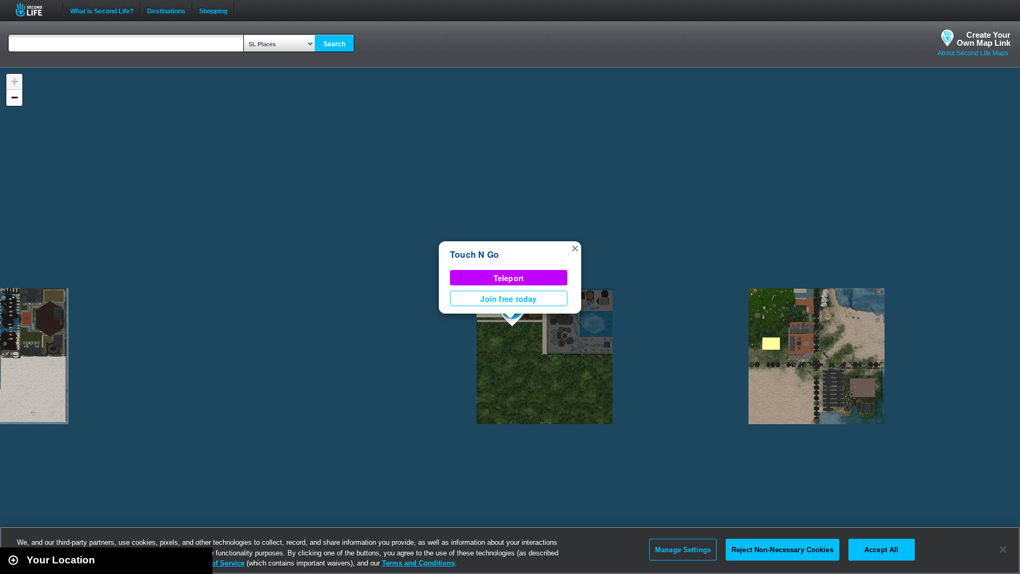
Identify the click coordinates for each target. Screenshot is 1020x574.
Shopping (213, 10)
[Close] (1003, 549)
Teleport (509, 278)
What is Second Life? (101, 10)
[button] (574, 247)
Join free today (508, 298)
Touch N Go (474, 254)
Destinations (166, 10)
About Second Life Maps (973, 53)
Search (334, 44)
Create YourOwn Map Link (983, 38)
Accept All (881, 549)
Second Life (35, 10)
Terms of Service (216, 563)
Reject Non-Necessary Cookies (783, 549)
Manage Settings (683, 549)
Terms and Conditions (418, 563)
